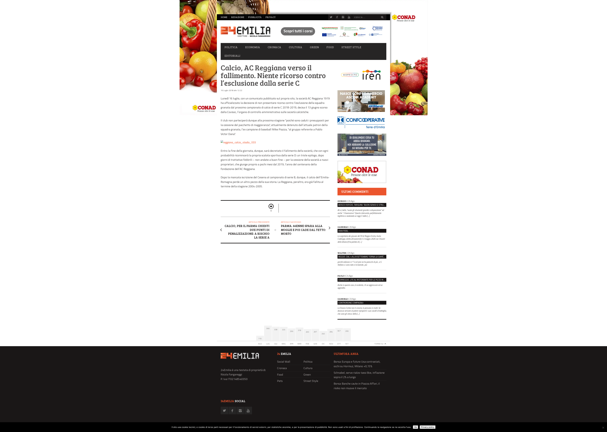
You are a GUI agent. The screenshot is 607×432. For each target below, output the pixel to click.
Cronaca (274, 47)
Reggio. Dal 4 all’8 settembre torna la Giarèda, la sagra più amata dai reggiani (362, 256)
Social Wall (283, 361)
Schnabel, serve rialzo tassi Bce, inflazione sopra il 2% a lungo (359, 375)
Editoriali (232, 56)
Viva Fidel (343, 230)
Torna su (378, 343)
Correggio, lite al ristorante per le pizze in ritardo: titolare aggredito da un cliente (362, 279)
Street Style (351, 47)
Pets (280, 381)
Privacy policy (427, 427)
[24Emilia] (245, 32)
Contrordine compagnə (350, 302)
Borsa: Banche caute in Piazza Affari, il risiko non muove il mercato (357, 385)
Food (330, 47)
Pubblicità (255, 17)
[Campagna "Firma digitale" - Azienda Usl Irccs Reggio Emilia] (330, 37)
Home (224, 17)
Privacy (270, 17)
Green (314, 47)
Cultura (295, 47)
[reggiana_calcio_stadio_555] (238, 142)
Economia (252, 47)
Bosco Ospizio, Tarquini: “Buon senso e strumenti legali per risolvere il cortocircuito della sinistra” (362, 204)
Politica (231, 47)
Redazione (237, 17)
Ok (415, 427)
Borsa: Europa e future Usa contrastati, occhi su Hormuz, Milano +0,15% (357, 363)
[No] (603, 427)
